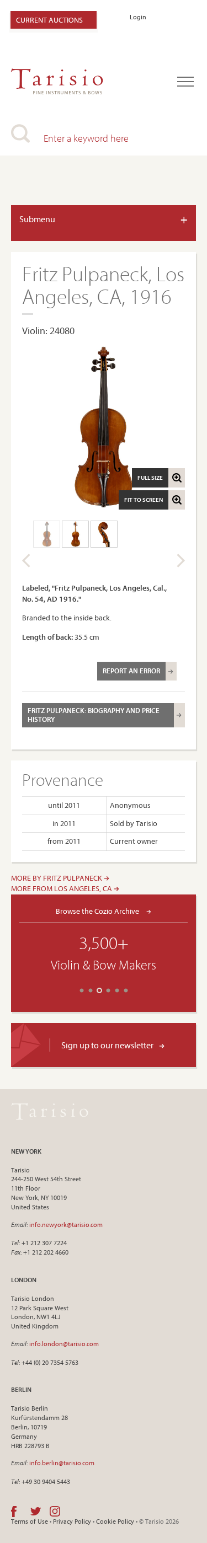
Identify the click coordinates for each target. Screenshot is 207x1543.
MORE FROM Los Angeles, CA (62, 888)
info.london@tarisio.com (64, 1344)
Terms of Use (29, 1521)
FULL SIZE (150, 477)
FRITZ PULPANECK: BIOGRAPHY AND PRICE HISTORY (94, 715)
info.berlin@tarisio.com (61, 1463)
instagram (55, 1511)
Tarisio (49, 1112)
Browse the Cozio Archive (98, 910)
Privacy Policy (72, 1521)
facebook (14, 1511)
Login (138, 17)
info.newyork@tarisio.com (66, 1224)
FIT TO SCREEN (143, 499)
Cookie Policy (115, 1521)
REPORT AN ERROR (131, 670)
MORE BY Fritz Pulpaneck (57, 878)
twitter (35, 1511)
